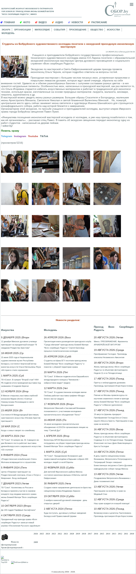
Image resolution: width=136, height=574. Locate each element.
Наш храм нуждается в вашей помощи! (111, 503)
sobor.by (7, 125)
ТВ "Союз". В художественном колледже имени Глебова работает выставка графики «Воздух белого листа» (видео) (65, 395)
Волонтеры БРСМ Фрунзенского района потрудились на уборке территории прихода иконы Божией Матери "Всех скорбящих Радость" (67, 443)
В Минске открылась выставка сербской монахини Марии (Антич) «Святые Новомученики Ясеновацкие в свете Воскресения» (19, 400)
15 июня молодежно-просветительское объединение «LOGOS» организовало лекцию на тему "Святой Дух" (66, 427)
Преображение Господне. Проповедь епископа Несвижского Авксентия (110, 355)
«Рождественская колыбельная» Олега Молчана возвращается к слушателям (18, 460)
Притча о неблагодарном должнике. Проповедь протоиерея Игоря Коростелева (113, 384)
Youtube (33, 136)
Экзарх (6, 29)
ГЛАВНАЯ (9, 22)
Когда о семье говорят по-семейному (18, 430)
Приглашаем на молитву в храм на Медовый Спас (110, 492)
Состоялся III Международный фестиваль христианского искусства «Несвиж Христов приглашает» (20, 418)
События (59, 29)
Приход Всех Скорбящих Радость (114, 328)
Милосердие (42, 29)
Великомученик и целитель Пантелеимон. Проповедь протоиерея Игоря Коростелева (113, 514)
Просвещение (77, 29)
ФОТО (26, 22)
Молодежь (8, 33)
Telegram (6, 136)
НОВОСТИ (77, 22)
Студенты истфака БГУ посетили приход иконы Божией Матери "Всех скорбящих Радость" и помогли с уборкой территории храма (65, 364)
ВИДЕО (43, 22)
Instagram (20, 136)
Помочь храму (10, 130)
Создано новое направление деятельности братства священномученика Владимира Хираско (67, 489)
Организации (22, 29)
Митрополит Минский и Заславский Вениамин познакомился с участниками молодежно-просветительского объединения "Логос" (64, 411)
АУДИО (59, 22)
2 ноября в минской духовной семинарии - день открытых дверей (65, 502)
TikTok (44, 136)
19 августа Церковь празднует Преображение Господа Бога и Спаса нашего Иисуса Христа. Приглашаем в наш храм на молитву (113, 419)
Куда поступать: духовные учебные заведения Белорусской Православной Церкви (65, 514)
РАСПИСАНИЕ (99, 22)
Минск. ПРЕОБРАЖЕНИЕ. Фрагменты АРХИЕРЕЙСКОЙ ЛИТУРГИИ (111, 343)
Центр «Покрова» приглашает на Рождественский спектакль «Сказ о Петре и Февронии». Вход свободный (21, 475)
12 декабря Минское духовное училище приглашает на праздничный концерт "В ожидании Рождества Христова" (19, 344)
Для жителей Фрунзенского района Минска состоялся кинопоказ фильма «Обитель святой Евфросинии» (65, 475)
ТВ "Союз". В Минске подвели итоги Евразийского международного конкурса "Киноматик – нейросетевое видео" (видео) (66, 379)
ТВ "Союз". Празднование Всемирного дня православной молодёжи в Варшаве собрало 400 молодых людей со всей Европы (66, 459)
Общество (96, 29)
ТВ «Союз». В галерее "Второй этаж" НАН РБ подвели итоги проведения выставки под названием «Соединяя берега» (21, 383)
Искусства (113, 29)
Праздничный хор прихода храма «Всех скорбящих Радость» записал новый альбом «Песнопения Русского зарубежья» (20, 522)
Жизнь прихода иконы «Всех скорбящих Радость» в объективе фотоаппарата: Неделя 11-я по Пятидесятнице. (112, 370)
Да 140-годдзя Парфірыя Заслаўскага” (18, 510)
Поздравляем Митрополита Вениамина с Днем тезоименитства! (112, 479)
